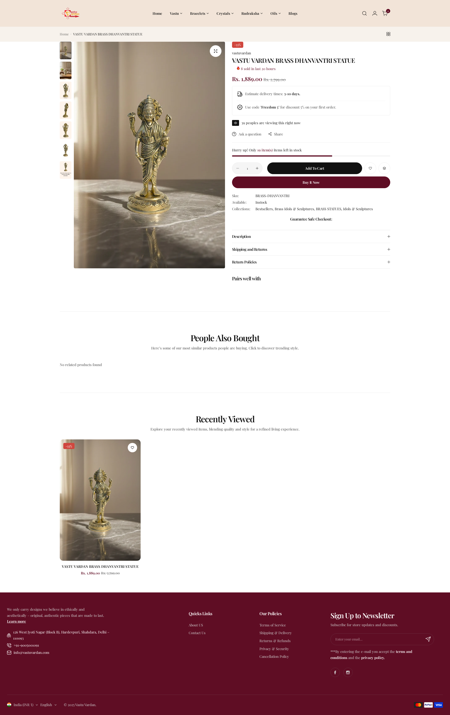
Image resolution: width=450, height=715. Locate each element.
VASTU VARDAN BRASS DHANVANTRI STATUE (100, 566)
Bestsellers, (265, 208)
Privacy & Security (274, 648)
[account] (375, 13)
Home (64, 34)
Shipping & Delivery (275, 632)
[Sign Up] (428, 639)
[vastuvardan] (70, 13)
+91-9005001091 (26, 645)
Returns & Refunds (275, 640)
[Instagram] (348, 672)
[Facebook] (335, 672)
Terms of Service (272, 625)
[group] (149, 155)
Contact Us (197, 632)
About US (196, 625)
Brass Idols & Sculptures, (295, 208)
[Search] (364, 13)
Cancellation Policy (274, 656)
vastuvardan (241, 53)
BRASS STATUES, (329, 208)
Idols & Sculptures (358, 208)
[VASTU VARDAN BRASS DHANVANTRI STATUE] (100, 500)
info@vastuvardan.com (31, 652)
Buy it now (311, 182)
